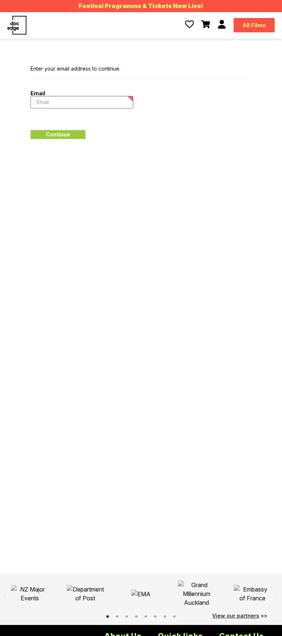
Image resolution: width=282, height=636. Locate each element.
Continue (58, 134)
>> (239, 615)
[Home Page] (16, 25)
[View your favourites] (189, 24)
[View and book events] (205, 24)
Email (37, 93)
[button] (5, 595)
